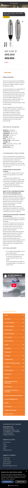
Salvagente (14, 348)
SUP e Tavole (11, 13)
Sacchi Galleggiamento (11, 399)
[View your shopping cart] (18, 7)
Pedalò (7, 403)
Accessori (14, 367)
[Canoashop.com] (5, 4)
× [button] (26, 471)
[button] (22, 21)
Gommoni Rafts (14, 370)
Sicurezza (14, 356)
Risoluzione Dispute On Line (10, 465)
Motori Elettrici (9, 341)
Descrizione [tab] (7, 72)
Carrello (5, 446)
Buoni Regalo (8, 386)
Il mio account (7, 442)
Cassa (4, 444)
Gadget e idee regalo (10, 410)
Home (5, 13)
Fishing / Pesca (14, 330)
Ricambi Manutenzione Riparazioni (11, 382)
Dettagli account (7, 450)
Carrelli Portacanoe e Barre (14, 363)
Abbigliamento (14, 359)
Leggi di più (12, 479)
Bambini (7, 378)
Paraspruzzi (8, 352)
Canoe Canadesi (14, 326)
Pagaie (14, 345)
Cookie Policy (6, 460)
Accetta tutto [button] (7, 481)
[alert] (14, 479)
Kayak (14, 315)
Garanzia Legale (7, 462)
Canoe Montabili (9, 333)
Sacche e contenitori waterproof (14, 395)
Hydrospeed (8, 406)
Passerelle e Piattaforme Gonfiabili (11, 391)
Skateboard (8, 374)
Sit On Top (14, 319)
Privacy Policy (6, 458)
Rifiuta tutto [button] (20, 481)
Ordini (4, 448)
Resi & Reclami (7, 464)
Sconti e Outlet (9, 414)
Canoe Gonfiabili (14, 323)
